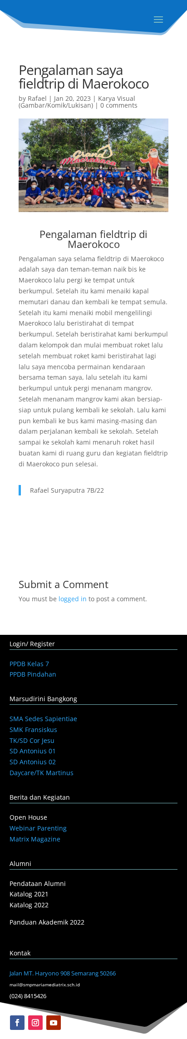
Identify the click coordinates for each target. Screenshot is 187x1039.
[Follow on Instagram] (35, 1022)
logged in (73, 598)
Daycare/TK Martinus (42, 772)
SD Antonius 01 (33, 751)
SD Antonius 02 (33, 761)
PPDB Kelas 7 (29, 663)
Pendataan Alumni (38, 883)
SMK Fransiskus (33, 729)
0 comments (119, 105)
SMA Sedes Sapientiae (43, 718)
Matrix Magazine (35, 839)
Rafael (37, 98)
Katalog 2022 (29, 904)
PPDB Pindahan (33, 674)
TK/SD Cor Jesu (32, 740)
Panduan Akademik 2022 (47, 922)
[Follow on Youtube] (53, 1022)
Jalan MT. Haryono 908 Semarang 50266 (63, 973)
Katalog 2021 (29, 894)
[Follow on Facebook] (17, 1022)
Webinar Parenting (38, 828)
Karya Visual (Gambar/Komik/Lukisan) (77, 101)
